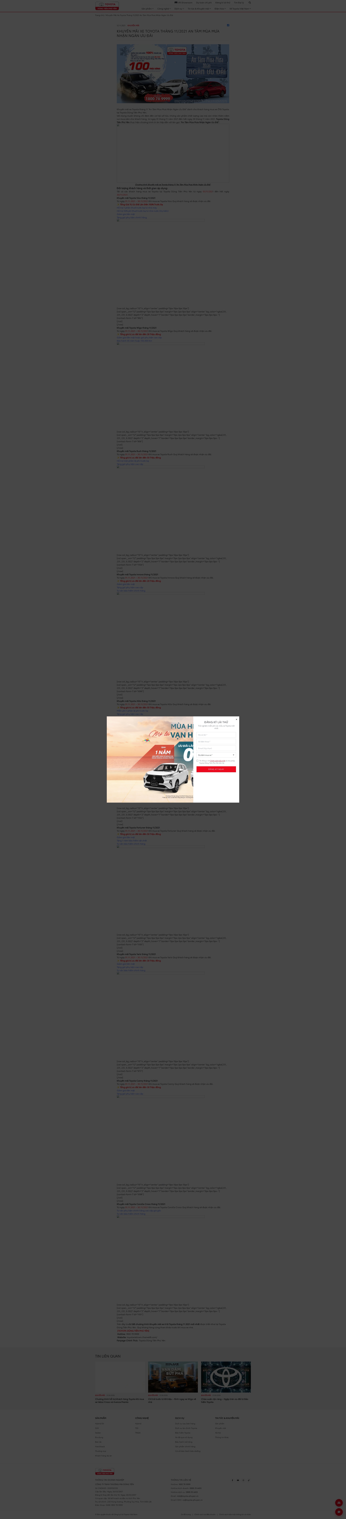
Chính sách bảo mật (217, 760)
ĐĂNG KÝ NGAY (216, 769)
